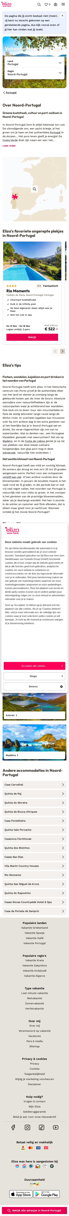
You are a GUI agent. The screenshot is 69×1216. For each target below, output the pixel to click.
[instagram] (27, 1129)
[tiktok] (41, 1129)
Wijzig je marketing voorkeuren (34, 1079)
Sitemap (34, 1046)
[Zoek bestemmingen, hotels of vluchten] (39, 4)
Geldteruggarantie (34, 1111)
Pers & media (34, 1041)
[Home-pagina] (6, 4)
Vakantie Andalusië (34, 970)
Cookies (34, 1068)
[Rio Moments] (32, 293)
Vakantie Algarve (34, 975)
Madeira (8, 441)
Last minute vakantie (34, 993)
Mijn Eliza (34, 1106)
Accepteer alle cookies (33, 665)
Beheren (33, 686)
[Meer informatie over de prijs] (57, 329)
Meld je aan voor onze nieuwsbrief (34, 1116)
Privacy (34, 1063)
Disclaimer (34, 1084)
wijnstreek (9, 452)
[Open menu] (63, 4)
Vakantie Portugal (34, 943)
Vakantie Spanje (34, 932)
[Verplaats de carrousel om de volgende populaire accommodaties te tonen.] (62, 351)
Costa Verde (10, 140)
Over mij (34, 1025)
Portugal (54, 132)
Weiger (33, 676)
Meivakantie (34, 998)
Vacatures (34, 1036)
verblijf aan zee (12, 477)
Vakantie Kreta (34, 960)
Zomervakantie (34, 1003)
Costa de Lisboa (35, 441)
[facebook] (13, 1129)
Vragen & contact (34, 1101)
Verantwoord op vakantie (35, 1030)
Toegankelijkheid (34, 1073)
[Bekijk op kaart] (34, 189)
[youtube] (55, 1129)
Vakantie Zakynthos (34, 965)
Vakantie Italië (34, 938)
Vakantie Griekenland (34, 927)
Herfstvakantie (34, 1008)
